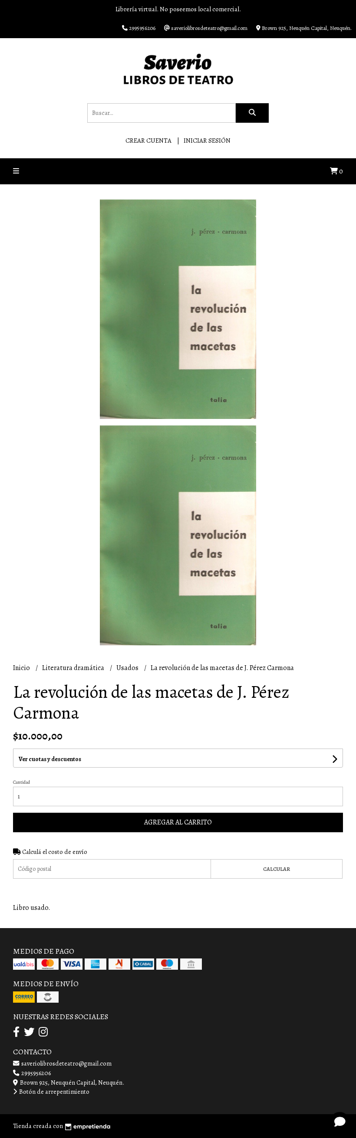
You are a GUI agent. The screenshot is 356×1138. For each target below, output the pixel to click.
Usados (128, 668)
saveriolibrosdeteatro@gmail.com (66, 1063)
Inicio (22, 668)
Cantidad (21, 782)
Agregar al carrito (178, 822)
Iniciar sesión (207, 140)
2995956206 (35, 1073)
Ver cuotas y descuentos (50, 759)
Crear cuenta (148, 140)
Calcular (276, 869)
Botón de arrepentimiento (53, 1091)
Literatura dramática (73, 668)
